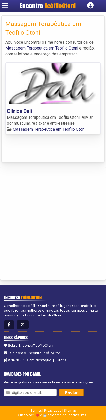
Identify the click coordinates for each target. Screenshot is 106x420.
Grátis (61, 360)
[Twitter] (23, 324)
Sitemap (70, 410)
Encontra (48, 5)
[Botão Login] (90, 5)
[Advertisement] (53, 223)
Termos (36, 410)
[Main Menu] (5, 6)
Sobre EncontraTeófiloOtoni (30, 345)
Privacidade (52, 410)
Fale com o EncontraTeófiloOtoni (34, 353)
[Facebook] (9, 324)
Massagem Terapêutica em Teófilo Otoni (41, 48)
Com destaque (39, 360)
